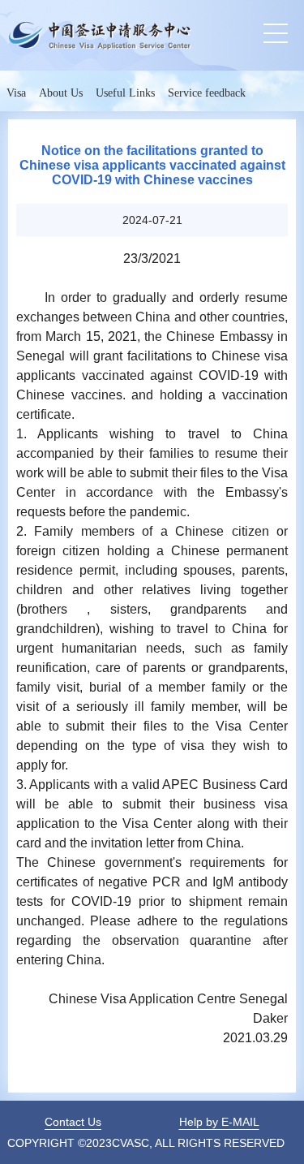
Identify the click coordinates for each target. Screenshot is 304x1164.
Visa (16, 93)
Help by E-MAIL (219, 1121)
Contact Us (73, 1121)
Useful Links (125, 93)
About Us (61, 93)
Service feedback (207, 93)
